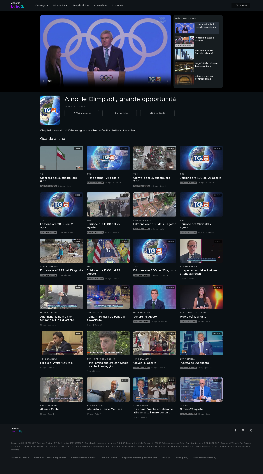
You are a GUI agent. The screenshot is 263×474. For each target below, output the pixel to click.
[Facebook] (235, 430)
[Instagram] (243, 430)
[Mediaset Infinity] (18, 5)
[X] (250, 430)
